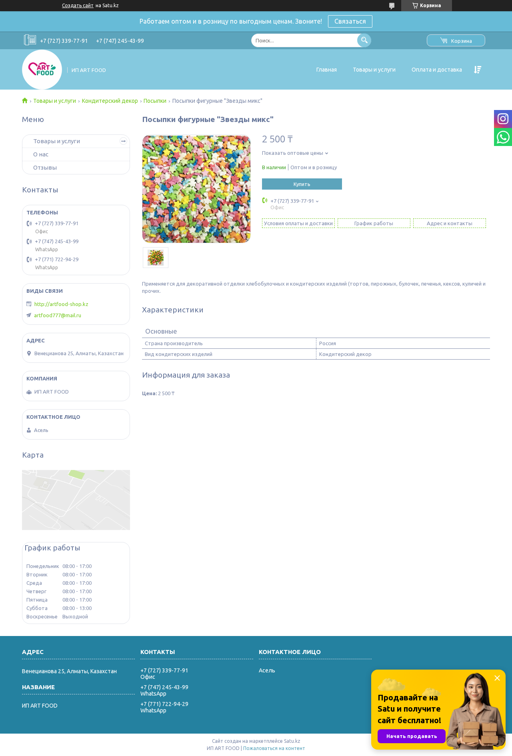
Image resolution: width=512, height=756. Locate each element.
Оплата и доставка (437, 69)
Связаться (350, 21)
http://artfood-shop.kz (61, 304)
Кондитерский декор (110, 101)
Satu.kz (292, 741)
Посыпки (155, 101)
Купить (302, 184)
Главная (326, 69)
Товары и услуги (374, 69)
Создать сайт (78, 5)
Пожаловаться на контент (274, 748)
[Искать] (364, 40)
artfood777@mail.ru (57, 315)
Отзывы (45, 167)
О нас (40, 154)
